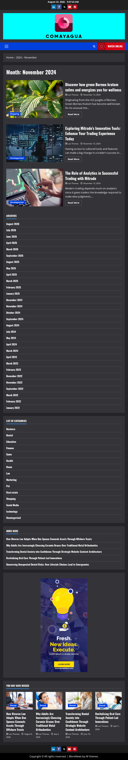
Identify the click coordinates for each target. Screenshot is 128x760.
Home (9, 467)
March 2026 (12, 249)
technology (11, 511)
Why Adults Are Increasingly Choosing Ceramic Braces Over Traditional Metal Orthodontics (52, 545)
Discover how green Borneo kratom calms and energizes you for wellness (34, 99)
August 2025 (12, 262)
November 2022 (14, 382)
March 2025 (12, 281)
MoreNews (75, 756)
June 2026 (11, 236)
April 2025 (11, 274)
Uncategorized (17, 158)
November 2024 (14, 306)
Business (10, 429)
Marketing (11, 480)
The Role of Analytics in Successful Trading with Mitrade (34, 188)
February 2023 (13, 369)
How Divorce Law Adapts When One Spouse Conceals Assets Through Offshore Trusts (49, 539)
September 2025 (14, 255)
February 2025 (13, 287)
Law (8, 473)
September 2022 (14, 389)
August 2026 (12, 224)
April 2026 (11, 243)
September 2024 (14, 319)
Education (11, 442)
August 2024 (12, 325)
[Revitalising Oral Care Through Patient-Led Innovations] (108, 701)
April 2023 (11, 357)
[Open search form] (94, 46)
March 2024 (12, 351)
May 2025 (11, 268)
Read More (75, 115)
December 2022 (14, 376)
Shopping (14, 113)
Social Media (12, 505)
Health (9, 461)
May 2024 (11, 338)
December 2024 (14, 300)
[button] (6, 46)
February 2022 (13, 401)
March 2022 (12, 395)
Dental (9, 435)
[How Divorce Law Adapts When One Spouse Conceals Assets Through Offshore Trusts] (19, 701)
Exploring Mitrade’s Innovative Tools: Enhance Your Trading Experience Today (34, 143)
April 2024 (11, 344)
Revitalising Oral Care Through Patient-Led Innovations (34, 558)
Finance (10, 448)
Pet (8, 486)
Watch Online (115, 46)
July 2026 (11, 230)
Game (9, 454)
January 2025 (13, 293)
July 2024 (11, 332)
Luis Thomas (73, 94)
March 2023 (12, 363)
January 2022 (13, 408)
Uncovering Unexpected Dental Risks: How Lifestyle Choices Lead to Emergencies (47, 564)
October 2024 (13, 312)
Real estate (12, 492)
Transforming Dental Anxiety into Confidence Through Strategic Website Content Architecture (54, 551)
